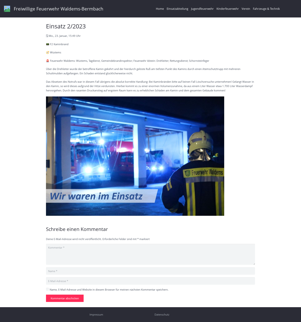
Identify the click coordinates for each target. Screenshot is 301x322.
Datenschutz (162, 314)
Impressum (96, 314)
